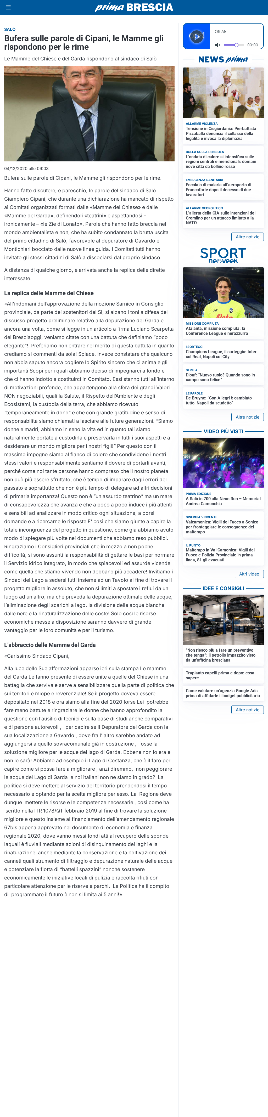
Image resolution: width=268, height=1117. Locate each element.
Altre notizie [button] (247, 236)
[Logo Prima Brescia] (134, 7)
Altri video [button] (249, 574)
